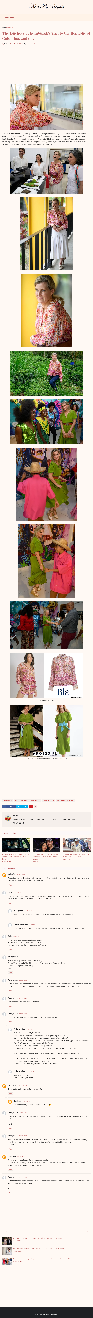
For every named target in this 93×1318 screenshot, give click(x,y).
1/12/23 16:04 (28, 910)
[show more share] (35, 806)
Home (4, 27)
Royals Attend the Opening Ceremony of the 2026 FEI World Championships (42, 1259)
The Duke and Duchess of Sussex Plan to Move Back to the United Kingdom (45, 856)
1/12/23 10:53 (17, 892)
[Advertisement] (46, 64)
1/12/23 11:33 (16, 936)
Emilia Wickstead (21, 800)
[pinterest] (23, 823)
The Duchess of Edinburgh (65, 800)
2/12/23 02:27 (23, 1136)
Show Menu (9, 17)
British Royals (11, 27)
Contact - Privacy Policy (41, 1314)
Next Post (86, 1232)
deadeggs (17, 1101)
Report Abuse (54, 1314)
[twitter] (17, 823)
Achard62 (12, 874)
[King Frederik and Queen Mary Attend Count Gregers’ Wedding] (7, 1241)
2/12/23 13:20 (20, 1156)
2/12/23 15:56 (23, 1177)
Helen (16, 815)
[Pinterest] (31, 806)
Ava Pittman (13, 1085)
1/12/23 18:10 (32, 924)
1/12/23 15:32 (23, 980)
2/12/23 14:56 (30, 1071)
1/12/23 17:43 (23, 998)
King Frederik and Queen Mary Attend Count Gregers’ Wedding (37, 1238)
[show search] (90, 17)
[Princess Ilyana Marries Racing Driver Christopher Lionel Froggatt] (7, 1251)
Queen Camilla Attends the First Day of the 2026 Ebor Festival (76, 855)
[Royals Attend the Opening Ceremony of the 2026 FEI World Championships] (7, 1261)
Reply (10, 885)
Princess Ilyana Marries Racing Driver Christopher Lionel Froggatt (38, 1248)
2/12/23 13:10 (26, 1101)
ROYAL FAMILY (35, 800)
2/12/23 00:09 (23, 1112)
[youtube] (20, 823)
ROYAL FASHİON (48, 800)
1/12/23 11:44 (23, 957)
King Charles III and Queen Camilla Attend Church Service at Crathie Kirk (15, 856)
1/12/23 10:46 (21, 874)
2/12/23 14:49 (30, 1029)
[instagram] (14, 823)
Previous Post (7, 1232)
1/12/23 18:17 (23, 1014)
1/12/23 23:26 (23, 1085)
